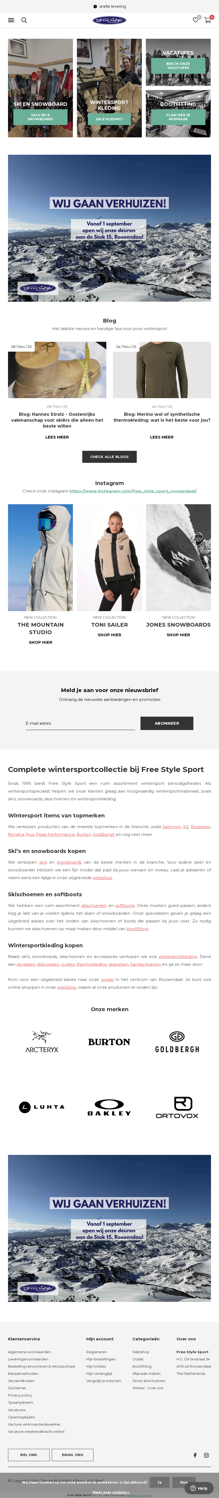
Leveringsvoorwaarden (28, 1359)
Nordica (16, 834)
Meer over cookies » (111, 1492)
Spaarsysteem (20, 1402)
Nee (184, 1482)
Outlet (138, 1359)
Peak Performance (55, 834)
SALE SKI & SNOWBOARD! (40, 117)
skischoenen (94, 905)
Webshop (140, 1352)
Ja (160, 1482)
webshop (102, 877)
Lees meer (57, 437)
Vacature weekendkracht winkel (36, 1431)
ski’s (43, 862)
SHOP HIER (40, 642)
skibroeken (48, 964)
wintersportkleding (178, 956)
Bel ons (28, 1455)
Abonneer (167, 723)
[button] (12, 20)
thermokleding (91, 964)
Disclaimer (17, 1388)
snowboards (69, 862)
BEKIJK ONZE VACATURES (178, 65)
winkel (107, 979)
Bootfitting (141, 1366)
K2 (186, 826)
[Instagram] (206, 1455)
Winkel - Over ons (147, 1388)
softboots (125, 905)
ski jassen (26, 964)
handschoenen (145, 964)
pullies (68, 964)
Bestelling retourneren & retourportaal (41, 1366)
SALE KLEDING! (109, 119)
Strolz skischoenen (148, 1381)
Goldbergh (104, 834)
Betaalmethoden (23, 1373)
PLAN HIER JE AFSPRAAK (178, 117)
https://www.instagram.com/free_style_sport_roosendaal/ (133, 491)
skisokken (118, 964)
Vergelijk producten (103, 1381)
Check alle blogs (109, 457)
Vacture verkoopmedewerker (34, 1424)
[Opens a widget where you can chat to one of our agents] (199, 1488)
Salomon (172, 826)
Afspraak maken (146, 1373)
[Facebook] (195, 1455)
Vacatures (16, 1410)
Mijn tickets (96, 1366)
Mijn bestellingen (101, 1359)
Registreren (96, 1352)
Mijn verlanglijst (99, 1373)
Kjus (30, 834)
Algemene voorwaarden (29, 1352)
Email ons (72, 1455)
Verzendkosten (21, 1381)
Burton (84, 834)
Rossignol (200, 826)
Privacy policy (20, 1395)
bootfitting (137, 928)
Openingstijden (21, 1417)
